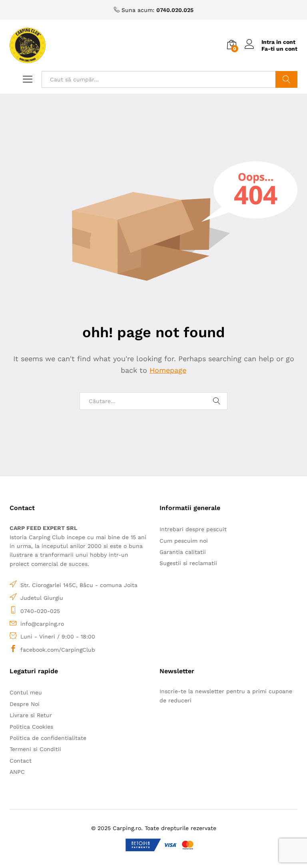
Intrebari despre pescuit (193, 529)
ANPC (17, 772)
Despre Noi (25, 704)
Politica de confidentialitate (48, 738)
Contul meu (26, 692)
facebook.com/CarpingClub (57, 650)
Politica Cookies (31, 727)
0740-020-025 (40, 611)
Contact (21, 760)
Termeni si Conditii (35, 749)
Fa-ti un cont (279, 48)
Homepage (168, 370)
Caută (286, 79)
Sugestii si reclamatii (188, 563)
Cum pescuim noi (183, 541)
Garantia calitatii (182, 552)
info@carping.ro (42, 624)
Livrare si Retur (31, 715)
